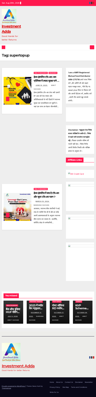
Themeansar (6, 388)
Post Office (57, 301)
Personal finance (36, 301)
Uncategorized (12, 305)
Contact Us (69, 382)
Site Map (66, 387)
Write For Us (54, 392)
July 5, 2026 (13, 316)
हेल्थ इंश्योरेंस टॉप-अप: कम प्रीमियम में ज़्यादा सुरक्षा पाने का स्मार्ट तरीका (46, 80)
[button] (87, 47)
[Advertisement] (32, 132)
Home (52, 382)
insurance (53, 73)
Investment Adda (18, 366)
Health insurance (40, 73)
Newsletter (89, 382)
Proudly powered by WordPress (13, 386)
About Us (59, 382)
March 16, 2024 (43, 201)
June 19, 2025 (42, 85)
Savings (78, 301)
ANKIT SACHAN (13, 320)
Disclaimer (79, 382)
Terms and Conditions (79, 387)
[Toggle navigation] (92, 47)
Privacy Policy (55, 387)
